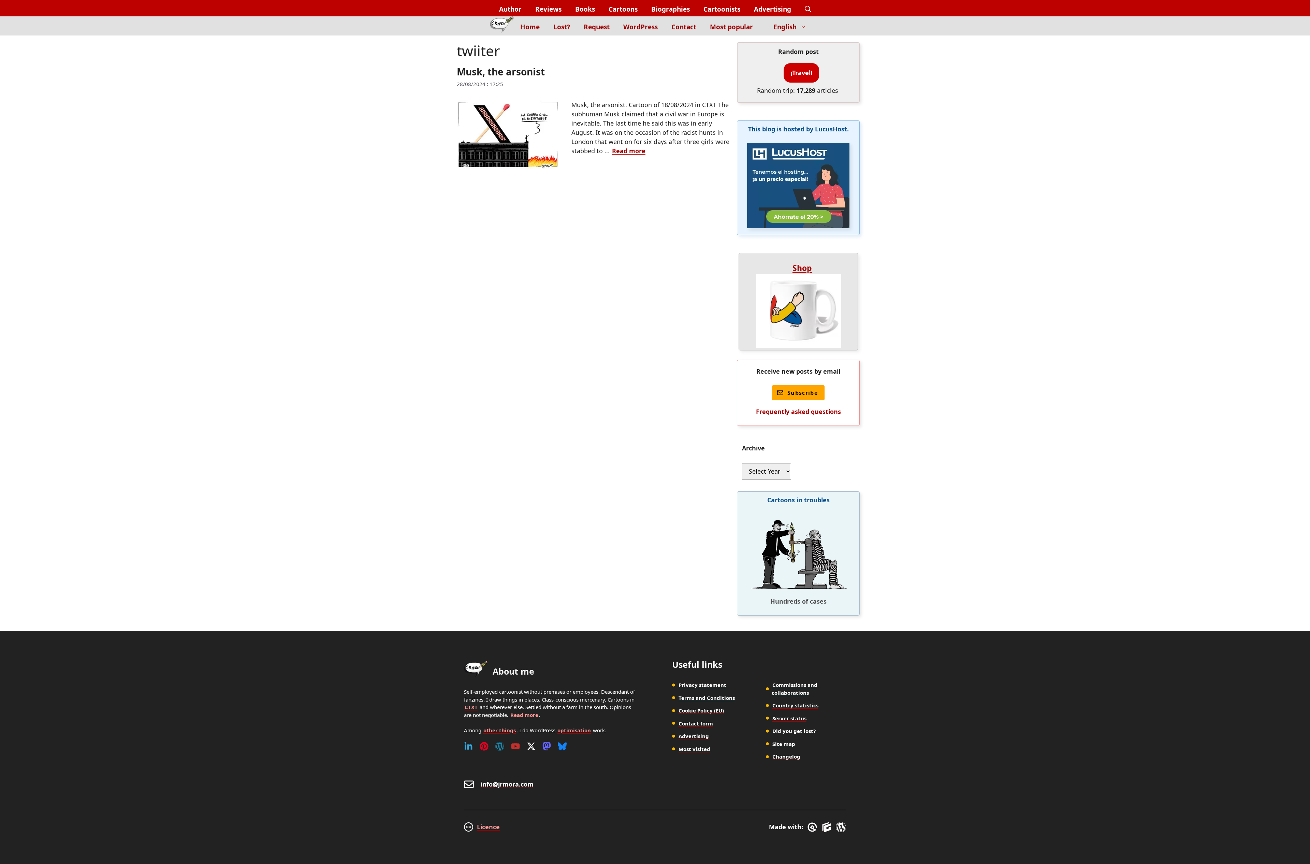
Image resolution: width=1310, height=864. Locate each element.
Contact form (696, 723)
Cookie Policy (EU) (701, 710)
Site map (783, 743)
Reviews (548, 9)
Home (530, 27)
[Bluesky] (562, 746)
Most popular (731, 27)
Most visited (694, 749)
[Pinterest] (484, 746)
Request (597, 27)
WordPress (640, 27)
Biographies (670, 9)
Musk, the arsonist (501, 71)
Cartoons (623, 9)
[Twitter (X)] (531, 746)
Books (585, 9)
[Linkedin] (468, 746)
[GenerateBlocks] (827, 827)
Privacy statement (702, 684)
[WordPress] (499, 746)
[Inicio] (501, 25)
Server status (789, 718)
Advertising (772, 9)
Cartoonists (721, 9)
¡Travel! (801, 73)
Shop (802, 267)
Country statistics (795, 705)
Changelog (786, 756)
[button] (808, 9)
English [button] (785, 27)
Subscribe (802, 393)
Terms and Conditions (707, 697)
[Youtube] (515, 746)
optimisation (574, 730)
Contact (683, 27)
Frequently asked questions (798, 411)
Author (510, 9)
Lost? (561, 27)
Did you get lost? (794, 731)
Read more (628, 151)
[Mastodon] (546, 746)
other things (499, 730)
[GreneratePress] (813, 827)
